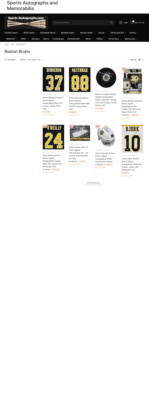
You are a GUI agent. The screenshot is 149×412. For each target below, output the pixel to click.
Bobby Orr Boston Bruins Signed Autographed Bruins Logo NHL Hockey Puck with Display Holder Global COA (106, 100)
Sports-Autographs (49, 94)
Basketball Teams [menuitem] (47, 33)
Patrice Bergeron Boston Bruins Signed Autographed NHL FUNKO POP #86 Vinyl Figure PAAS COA (132, 106)
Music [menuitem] (88, 39)
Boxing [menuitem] (132, 33)
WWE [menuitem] (23, 39)
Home (6, 44)
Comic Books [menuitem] (58, 39)
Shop (12, 44)
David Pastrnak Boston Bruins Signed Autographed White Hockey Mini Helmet (105, 157)
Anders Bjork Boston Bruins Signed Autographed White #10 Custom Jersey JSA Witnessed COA (132, 164)
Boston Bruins (20, 44)
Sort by (23, 60)
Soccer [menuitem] (102, 33)
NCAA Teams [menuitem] (29, 33)
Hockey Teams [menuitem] (86, 33)
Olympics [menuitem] (36, 39)
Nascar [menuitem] (46, 39)
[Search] (111, 22)
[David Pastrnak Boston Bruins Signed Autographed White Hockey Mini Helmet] (106, 136)
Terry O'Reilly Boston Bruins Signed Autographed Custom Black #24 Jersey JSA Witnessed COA (52, 161)
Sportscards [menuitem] (130, 39)
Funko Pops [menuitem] (114, 39)
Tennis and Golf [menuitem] (117, 33)
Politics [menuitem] (100, 39)
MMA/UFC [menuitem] (10, 39)
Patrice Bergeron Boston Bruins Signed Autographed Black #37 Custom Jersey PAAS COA (53, 103)
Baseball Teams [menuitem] (67, 33)
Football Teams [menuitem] (11, 33)
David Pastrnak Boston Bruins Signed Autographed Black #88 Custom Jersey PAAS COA (79, 103)
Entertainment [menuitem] (74, 39)
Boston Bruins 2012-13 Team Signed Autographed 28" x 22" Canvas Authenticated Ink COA (79, 153)
